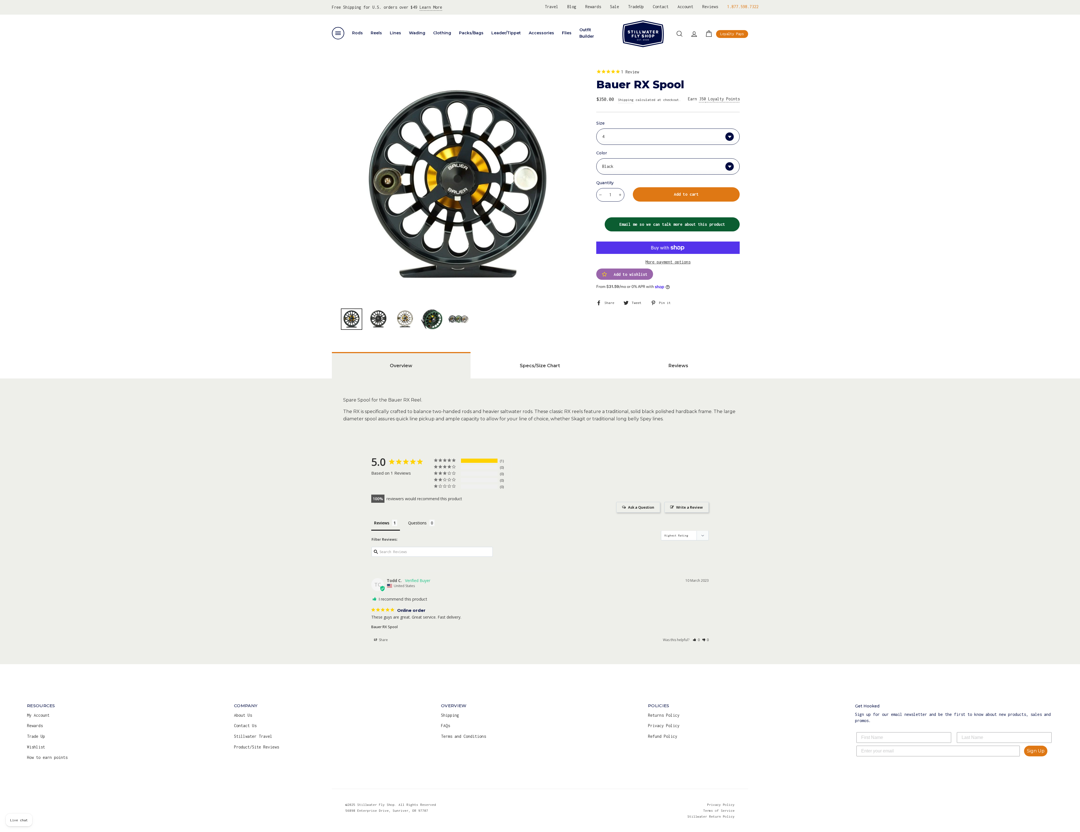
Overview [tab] (401, 365)
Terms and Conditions (463, 736)
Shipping (626, 100)
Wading (417, 32)
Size (600, 123)
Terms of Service (719, 810)
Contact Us (245, 725)
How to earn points (47, 757)
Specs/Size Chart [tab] (540, 365)
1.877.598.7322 (743, 6)
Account (685, 6)
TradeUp (636, 6)
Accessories (541, 32)
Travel (551, 6)
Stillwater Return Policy (711, 816)
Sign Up (1036, 751)
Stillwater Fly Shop (643, 33)
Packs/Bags (471, 32)
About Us (243, 715)
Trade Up (36, 736)
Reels (376, 32)
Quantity (605, 182)
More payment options (667, 262)
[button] (696, 639)
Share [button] (383, 639)
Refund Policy (662, 736)
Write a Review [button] (689, 507)
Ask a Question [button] (641, 507)
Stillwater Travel (253, 736)
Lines (395, 32)
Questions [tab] (417, 523)
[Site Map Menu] (338, 33)
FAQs (445, 725)
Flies (567, 32)
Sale (614, 6)
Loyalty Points (719, 98)
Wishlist (36, 747)
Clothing (442, 32)
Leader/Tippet (506, 32)
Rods (357, 32)
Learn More (431, 7)
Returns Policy (664, 715)
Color (601, 152)
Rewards (593, 6)
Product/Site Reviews (256, 747)
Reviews (710, 6)
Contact (661, 6)
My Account (38, 715)
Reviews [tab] (678, 365)
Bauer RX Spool (384, 626)
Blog (571, 6)
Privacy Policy (664, 725)
